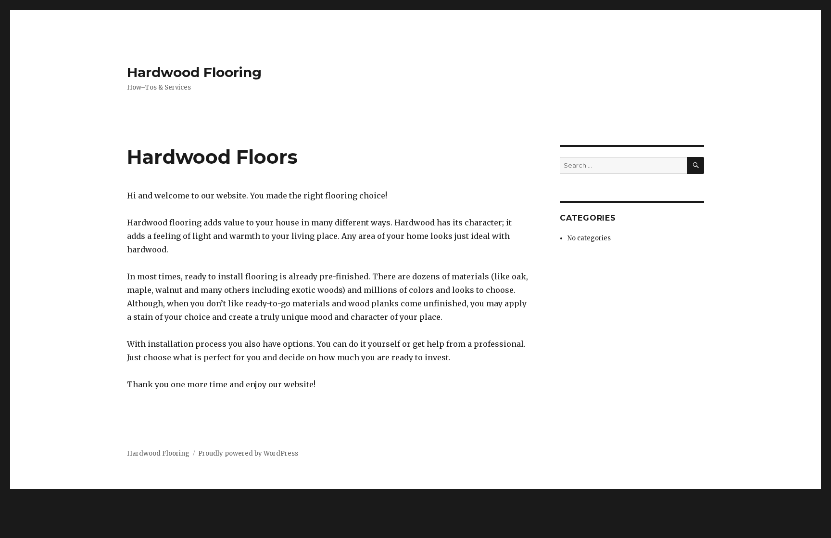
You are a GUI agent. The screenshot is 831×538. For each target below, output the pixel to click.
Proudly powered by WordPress (248, 453)
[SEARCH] (695, 165)
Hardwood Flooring (194, 72)
